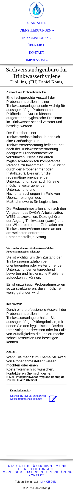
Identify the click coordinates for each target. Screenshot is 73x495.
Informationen (35, 38)
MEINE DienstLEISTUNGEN (42, 467)
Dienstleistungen (35, 30)
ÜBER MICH (42, 465)
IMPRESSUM (12, 472)
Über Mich (36, 45)
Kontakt (36, 52)
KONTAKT (36, 475)
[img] (36, 9)
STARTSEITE (36, 23)
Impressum (35, 60)
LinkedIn (48, 481)
